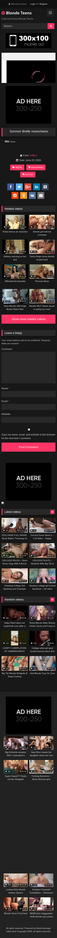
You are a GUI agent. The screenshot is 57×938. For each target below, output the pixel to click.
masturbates (37, 167)
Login (33, 4)
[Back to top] (47, 929)
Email (5, 401)
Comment (7, 349)
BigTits (19, 167)
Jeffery (33, 155)
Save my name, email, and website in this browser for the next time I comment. (28, 436)
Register (44, 4)
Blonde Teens (18, 13)
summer (29, 174)
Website (6, 414)
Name (6, 388)
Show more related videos (29, 319)
